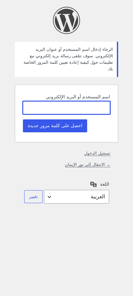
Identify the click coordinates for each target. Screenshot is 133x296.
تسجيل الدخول (97, 153)
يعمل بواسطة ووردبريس (66, 20)
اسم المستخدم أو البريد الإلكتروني (78, 96)
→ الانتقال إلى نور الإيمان (87, 164)
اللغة (104, 184)
